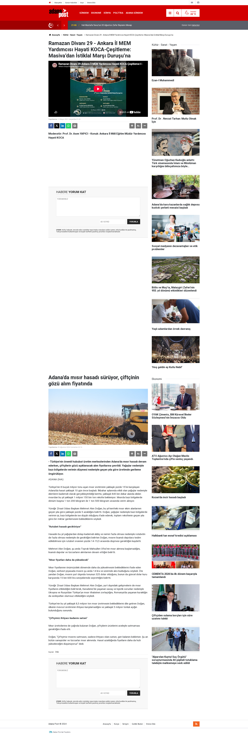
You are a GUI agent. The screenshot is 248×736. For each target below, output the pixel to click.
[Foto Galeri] (198, 2)
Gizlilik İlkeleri (137, 724)
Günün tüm (191, 25)
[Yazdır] (74, 125)
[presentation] (58, 25)
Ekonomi (96, 13)
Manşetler (58, 3)
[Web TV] (192, 2)
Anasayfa (56, 35)
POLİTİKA (118, 13)
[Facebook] (51, 125)
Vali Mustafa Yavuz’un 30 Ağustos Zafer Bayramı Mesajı (106, 25)
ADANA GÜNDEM (134, 13)
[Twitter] (56, 125)
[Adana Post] (61, 13)
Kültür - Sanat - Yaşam (72, 35)
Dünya (107, 13)
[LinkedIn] (62, 125)
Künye (116, 724)
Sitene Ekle (91, 3)
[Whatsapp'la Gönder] (68, 125)
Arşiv (82, 3)
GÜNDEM (84, 13)
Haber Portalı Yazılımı (61, 732)
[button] (132, 125)
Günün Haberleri (71, 3)
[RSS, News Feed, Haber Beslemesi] (196, 724)
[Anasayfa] (49, 3)
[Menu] (170, 13)
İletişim (125, 724)
